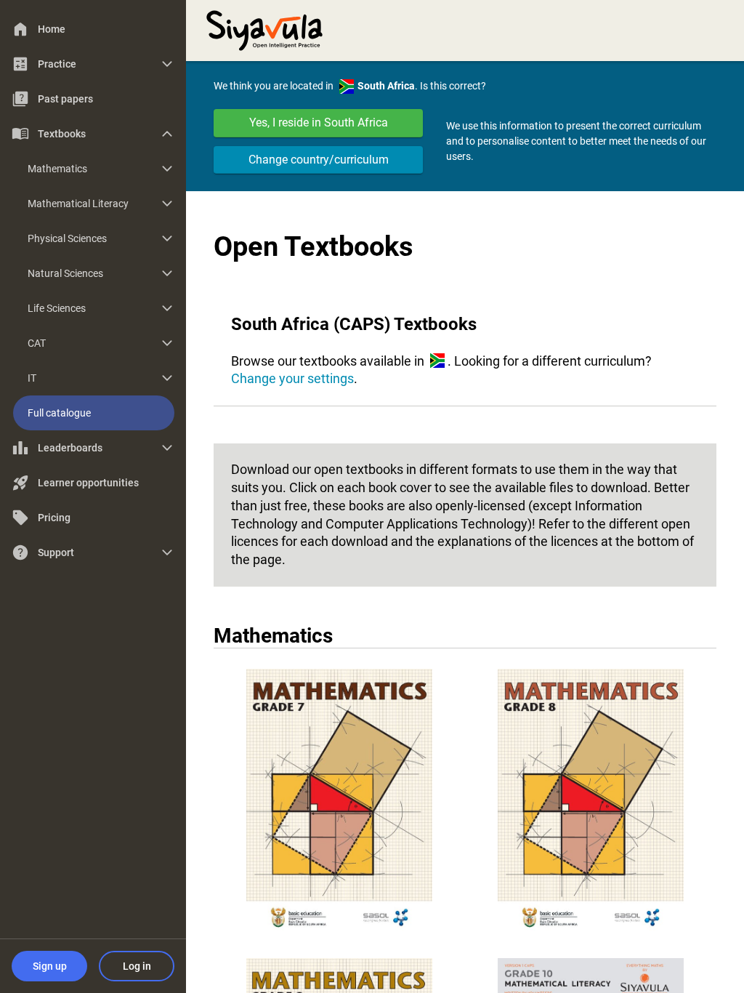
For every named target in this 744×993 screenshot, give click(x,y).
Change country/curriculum (318, 159)
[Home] (264, 29)
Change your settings (292, 378)
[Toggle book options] (339, 804)
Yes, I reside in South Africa (318, 122)
